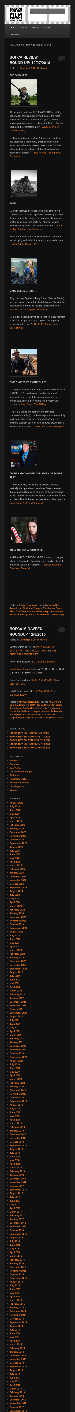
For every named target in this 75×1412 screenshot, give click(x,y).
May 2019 (15, 1116)
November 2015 (18, 1270)
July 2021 (15, 1020)
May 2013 (15, 1381)
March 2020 (16, 1079)
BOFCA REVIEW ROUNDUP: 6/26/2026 (30, 747)
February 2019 (17, 1127)
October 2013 (17, 1362)
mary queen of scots (53, 611)
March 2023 (16, 950)
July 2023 (15, 935)
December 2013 (18, 1355)
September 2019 (18, 1101)
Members (14, 34)
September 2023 (18, 928)
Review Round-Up (18, 614)
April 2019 (15, 1119)
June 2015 (15, 1289)
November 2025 (18, 835)
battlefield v (21, 704)
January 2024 (17, 913)
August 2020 (16, 1060)
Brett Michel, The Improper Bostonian (28, 309)
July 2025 (15, 850)
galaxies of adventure (51, 711)
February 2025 (17, 869)
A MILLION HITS (38, 650)
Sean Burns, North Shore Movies (26, 502)
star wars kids (42, 717)
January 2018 (17, 1175)
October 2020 (17, 1053)
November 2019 (18, 1093)
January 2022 (17, 998)
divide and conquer (30, 711)
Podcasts (15, 775)
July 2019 (15, 1108)
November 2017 (18, 1182)
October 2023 (17, 924)
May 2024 (15, 898)
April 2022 (15, 986)
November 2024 (18, 880)
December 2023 (18, 917)
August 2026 (16, 802)
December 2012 (18, 1399)
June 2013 (15, 1377)
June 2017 (15, 1200)
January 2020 (17, 1086)
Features (14, 764)
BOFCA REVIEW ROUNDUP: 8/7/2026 (29, 733)
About (24, 27)
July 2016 (15, 1241)
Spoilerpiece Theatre (20, 669)
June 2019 (15, 1112)
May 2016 (15, 1248)
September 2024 (18, 887)
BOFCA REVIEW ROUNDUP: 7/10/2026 (30, 744)
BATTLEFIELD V (18, 694)
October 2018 (17, 1141)
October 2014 (17, 1318)
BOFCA (31, 704)
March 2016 (16, 1255)
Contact (47, 27)
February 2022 (17, 994)
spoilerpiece (27, 717)
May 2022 (15, 983)
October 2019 (17, 1097)
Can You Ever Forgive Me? (35, 708)
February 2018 (17, 1171)
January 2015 (17, 1307)
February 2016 (17, 1259)
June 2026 (15, 810)
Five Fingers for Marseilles (29, 611)
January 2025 (17, 872)
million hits (36, 714)
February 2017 (17, 1215)
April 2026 (15, 817)
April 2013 (15, 1385)
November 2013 (18, 1359)
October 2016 (17, 1230)
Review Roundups (28, 604)
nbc (44, 714)
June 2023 (15, 939)
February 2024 (17, 909)
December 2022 (18, 961)
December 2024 (18, 876)
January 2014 (17, 1351)
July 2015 (15, 1285)
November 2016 (18, 1226)
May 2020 (15, 1071)
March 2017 (16, 1211)
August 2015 (16, 1281)
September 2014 (18, 1322)
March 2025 (16, 865)
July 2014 (15, 1329)
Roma (31, 614)
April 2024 (15, 902)
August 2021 (16, 1016)
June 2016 (15, 1244)
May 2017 (15, 1204)
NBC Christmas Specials (43, 661)
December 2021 (18, 1001)
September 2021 (18, 1012)
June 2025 (15, 854)
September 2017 (18, 1189)
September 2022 (18, 968)
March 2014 (16, 1344)
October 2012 (17, 1407)
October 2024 (17, 883)
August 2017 (16, 1193)
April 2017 (15, 1208)
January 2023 (17, 957)
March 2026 (16, 821)
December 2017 (18, 1178)
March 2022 (16, 990)
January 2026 (17, 828)
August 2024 (16, 891)
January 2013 (17, 1396)
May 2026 (15, 813)
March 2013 (16, 1388)
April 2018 (15, 1163)
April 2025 (15, 861)
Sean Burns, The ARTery (24, 243)
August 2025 (16, 847)
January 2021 (17, 1042)
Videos (13, 790)
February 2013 (17, 1392)
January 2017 (17, 1219)
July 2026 (15, 806)
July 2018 (15, 1152)
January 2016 (17, 1263)
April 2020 (15, 1075)
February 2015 (17, 1303)
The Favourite (42, 614)
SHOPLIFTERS (17, 683)
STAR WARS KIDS (42, 691)
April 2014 (15, 1340)
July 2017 (15, 1196)
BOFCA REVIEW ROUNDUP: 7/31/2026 (30, 736)
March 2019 (16, 1123)
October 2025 (17, 839)
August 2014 (16, 1326)
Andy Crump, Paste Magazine (50, 426)
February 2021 (17, 1038)
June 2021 (15, 1023)
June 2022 (15, 979)
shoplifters (15, 717)
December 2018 (18, 1134)
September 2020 (18, 1057)
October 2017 (17, 1186)
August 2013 (16, 1370)
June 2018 (15, 1156)
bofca (44, 68)
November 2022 (18, 965)
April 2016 (15, 1252)
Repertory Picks (18, 778)
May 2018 (15, 1160)
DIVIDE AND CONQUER (43, 680)
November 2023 (18, 920)
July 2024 (15, 894)
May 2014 (15, 1337)
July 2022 (15, 975)
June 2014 (15, 1333)
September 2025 (18, 843)
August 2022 (16, 972)
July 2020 (15, 1064)
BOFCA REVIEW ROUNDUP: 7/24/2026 (30, 740)
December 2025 (18, 832)
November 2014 (18, 1314)
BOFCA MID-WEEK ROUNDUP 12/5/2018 (28, 631)
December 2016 (18, 1222)
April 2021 (15, 1031)
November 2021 (18, 1005)
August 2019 (16, 1104)
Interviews (15, 767)
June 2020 (15, 1068)
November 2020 (18, 1049)
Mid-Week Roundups (29, 701)
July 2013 (15, 1373)
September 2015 (18, 1278)
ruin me (51, 714)
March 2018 (16, 1167)
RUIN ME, (24, 650)
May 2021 (15, 1027)
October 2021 (17, 1009)
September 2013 (18, 1366)
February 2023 (17, 953)
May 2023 (15, 942)
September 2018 (18, 1145)
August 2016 (16, 1237)
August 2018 (16, 1149)
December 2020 (18, 1045)
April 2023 (15, 946)
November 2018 (18, 1138)
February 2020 (17, 1082)
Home (13, 27)
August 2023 (16, 931)
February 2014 (17, 1348)
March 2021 (16, 1034)
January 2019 (17, 1130)
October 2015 (17, 1274)
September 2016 (18, 1233)
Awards (35, 27)
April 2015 (15, 1296)
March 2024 (16, 906)
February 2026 (17, 824)
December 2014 (18, 1311)
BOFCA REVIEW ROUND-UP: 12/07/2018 (30, 59)
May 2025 (15, 858)
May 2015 (15, 1292)
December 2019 (18, 1090)
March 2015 (16, 1300)
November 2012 (18, 1403)
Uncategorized (17, 786)
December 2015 (18, 1267)
